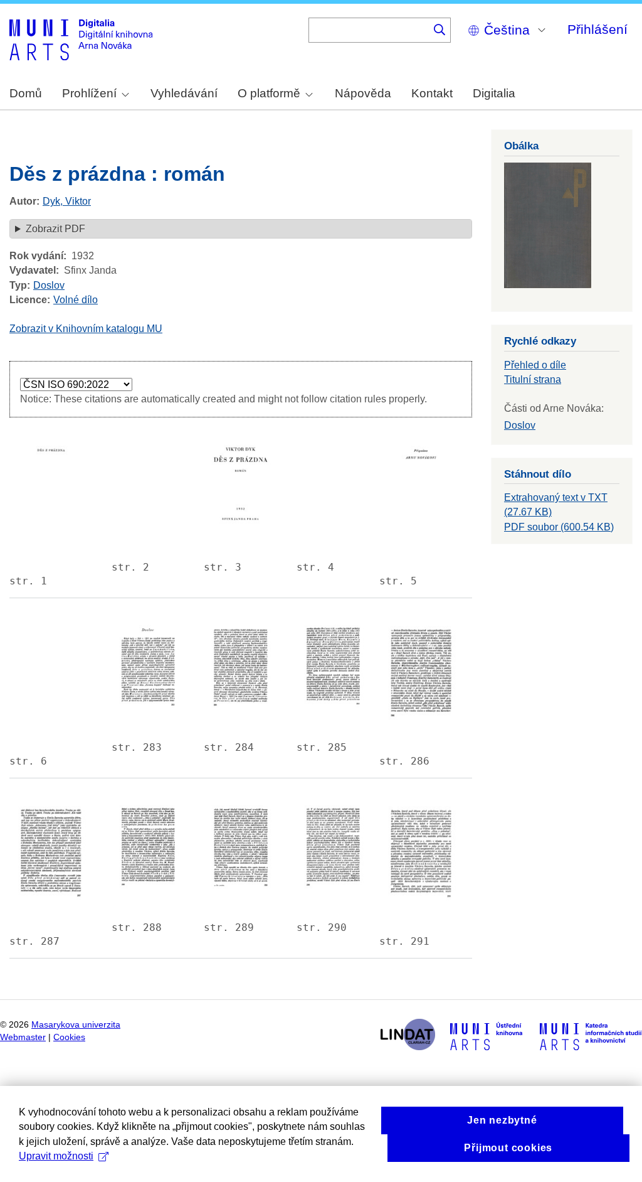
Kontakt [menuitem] (432, 93)
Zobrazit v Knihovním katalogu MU (85, 328)
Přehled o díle (535, 365)
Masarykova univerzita (75, 1024)
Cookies (69, 1037)
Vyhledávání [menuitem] (184, 93)
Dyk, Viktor (67, 201)
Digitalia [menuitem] (494, 93)
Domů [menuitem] (25, 93)
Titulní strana (532, 379)
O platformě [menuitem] (269, 93)
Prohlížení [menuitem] (89, 93)
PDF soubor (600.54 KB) (559, 527)
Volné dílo (75, 299)
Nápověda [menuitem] (363, 93)
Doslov (49, 285)
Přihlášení (597, 29)
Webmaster (23, 1037)
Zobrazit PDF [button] (55, 228)
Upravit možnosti (56, 1156)
